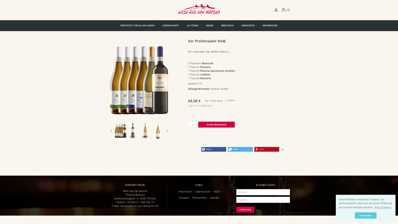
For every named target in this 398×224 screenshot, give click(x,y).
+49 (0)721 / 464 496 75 (140, 202)
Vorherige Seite (111, 131)
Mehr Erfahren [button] (383, 207)
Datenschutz (203, 191)
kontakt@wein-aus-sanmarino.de (139, 206)
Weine (209, 25)
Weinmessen (270, 25)
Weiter (167, 131)
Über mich (227, 25)
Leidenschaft (170, 25)
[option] (120, 131)
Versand (184, 197)
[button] (213, 149)
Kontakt (214, 197)
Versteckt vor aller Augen (137, 25)
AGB (216, 191)
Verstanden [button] (365, 215)
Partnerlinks (199, 197)
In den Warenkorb (216, 124)
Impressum (185, 191)
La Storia (192, 25)
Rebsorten (248, 25)
